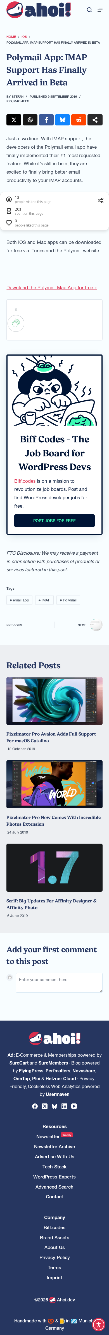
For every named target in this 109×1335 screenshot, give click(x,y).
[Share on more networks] (94, 119)
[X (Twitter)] (45, 1106)
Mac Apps (21, 101)
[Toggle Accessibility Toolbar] (99, 1324)
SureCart (19, 1062)
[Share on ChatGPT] (30, 119)
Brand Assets (54, 1237)
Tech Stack (54, 1166)
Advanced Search (54, 1187)
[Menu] (100, 9)
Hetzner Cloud (61, 1078)
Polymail (68, 600)
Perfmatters (58, 1070)
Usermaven (58, 1094)
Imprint (54, 1277)
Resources (54, 1126)
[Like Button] (16, 323)
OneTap (21, 1078)
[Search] (89, 9)
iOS (9, 101)
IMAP (44, 600)
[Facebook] (35, 1106)
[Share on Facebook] (46, 119)
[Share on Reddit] (78, 119)
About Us (54, 1247)
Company (54, 1217)
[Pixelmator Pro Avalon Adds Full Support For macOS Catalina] (54, 701)
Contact (54, 1196)
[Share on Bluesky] (62, 119)
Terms (54, 1267)
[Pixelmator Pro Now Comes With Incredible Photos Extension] (54, 784)
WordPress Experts (54, 1176)
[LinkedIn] (64, 1106)
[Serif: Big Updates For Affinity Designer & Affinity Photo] (54, 868)
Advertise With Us (54, 1156)
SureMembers (53, 1062)
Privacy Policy (54, 1257)
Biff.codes (24, 480)
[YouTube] (74, 1106)
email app (19, 600)
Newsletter (53, 1136)
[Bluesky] (54, 1106)
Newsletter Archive (54, 1146)
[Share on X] (13, 119)
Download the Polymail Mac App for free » (51, 287)
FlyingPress (31, 1070)
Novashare (83, 1070)
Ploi (36, 1078)
